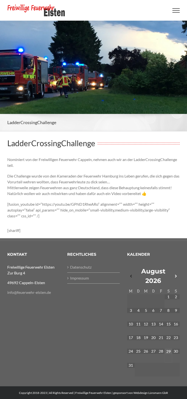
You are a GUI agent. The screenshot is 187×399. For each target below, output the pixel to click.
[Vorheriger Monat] (131, 276)
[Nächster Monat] (176, 276)
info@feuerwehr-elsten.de (29, 292)
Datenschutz (81, 267)
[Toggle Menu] (176, 10)
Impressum (79, 278)
